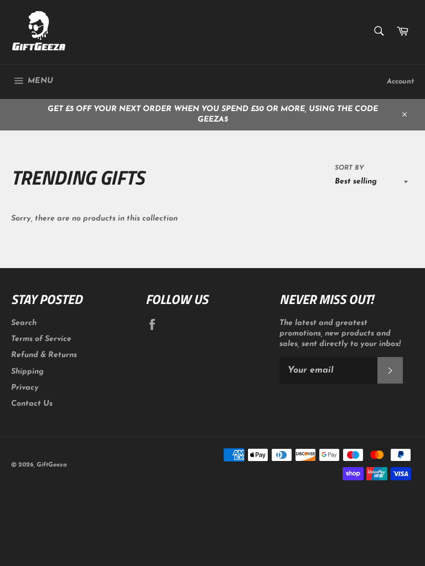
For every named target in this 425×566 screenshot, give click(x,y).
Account (400, 81)
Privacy (25, 388)
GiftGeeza (52, 465)
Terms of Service (41, 339)
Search (24, 323)
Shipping (27, 372)
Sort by (349, 168)
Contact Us (32, 404)
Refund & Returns (44, 355)
